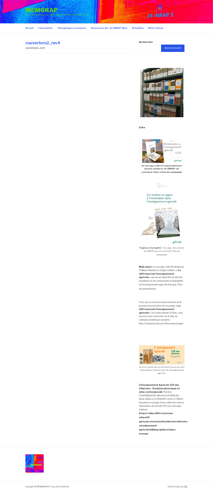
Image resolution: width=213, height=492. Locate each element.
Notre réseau (155, 28)
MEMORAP (41, 10)
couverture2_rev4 (35, 47)
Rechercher (146, 42)
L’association (45, 28)
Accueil (29, 28)
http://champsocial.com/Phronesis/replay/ (161, 323)
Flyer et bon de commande (167, 172)
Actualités (138, 28)
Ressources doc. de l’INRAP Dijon (109, 28)
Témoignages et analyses (71, 28)
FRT (186, 486)
